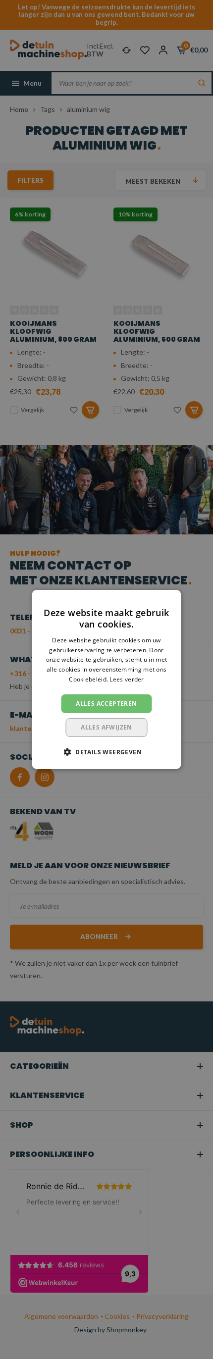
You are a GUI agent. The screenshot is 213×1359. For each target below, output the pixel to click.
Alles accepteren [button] (106, 703)
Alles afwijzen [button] (106, 727)
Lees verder (126, 679)
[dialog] (106, 679)
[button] (106, 752)
